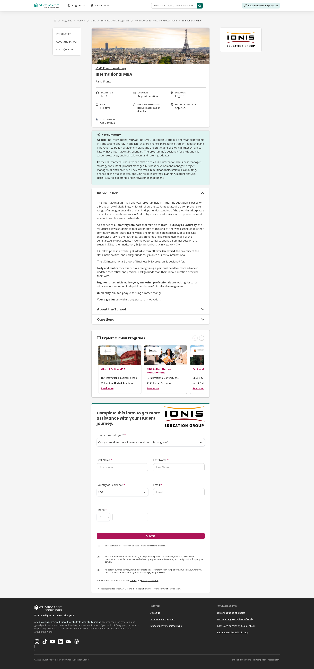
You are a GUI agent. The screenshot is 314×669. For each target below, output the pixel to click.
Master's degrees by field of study (235, 619)
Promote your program (162, 619)
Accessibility (273, 659)
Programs (77, 5)
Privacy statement (149, 580)
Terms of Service (167, 589)
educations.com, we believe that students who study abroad (69, 622)
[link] (191, 20)
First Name (104, 460)
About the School (66, 41)
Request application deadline (148, 109)
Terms (133, 580)
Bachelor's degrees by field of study (236, 625)
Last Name (161, 460)
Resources (100, 5)
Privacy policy (259, 659)
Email (157, 485)
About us (155, 612)
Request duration (148, 96)
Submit (150, 536)
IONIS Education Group (111, 68)
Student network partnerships (166, 625)
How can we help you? (111, 435)
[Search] (200, 6)
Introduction (63, 34)
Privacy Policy (149, 589)
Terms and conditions (240, 659)
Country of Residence (111, 485)
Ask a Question (65, 49)
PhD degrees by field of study (232, 632)
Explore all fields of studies (231, 612)
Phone (102, 510)
